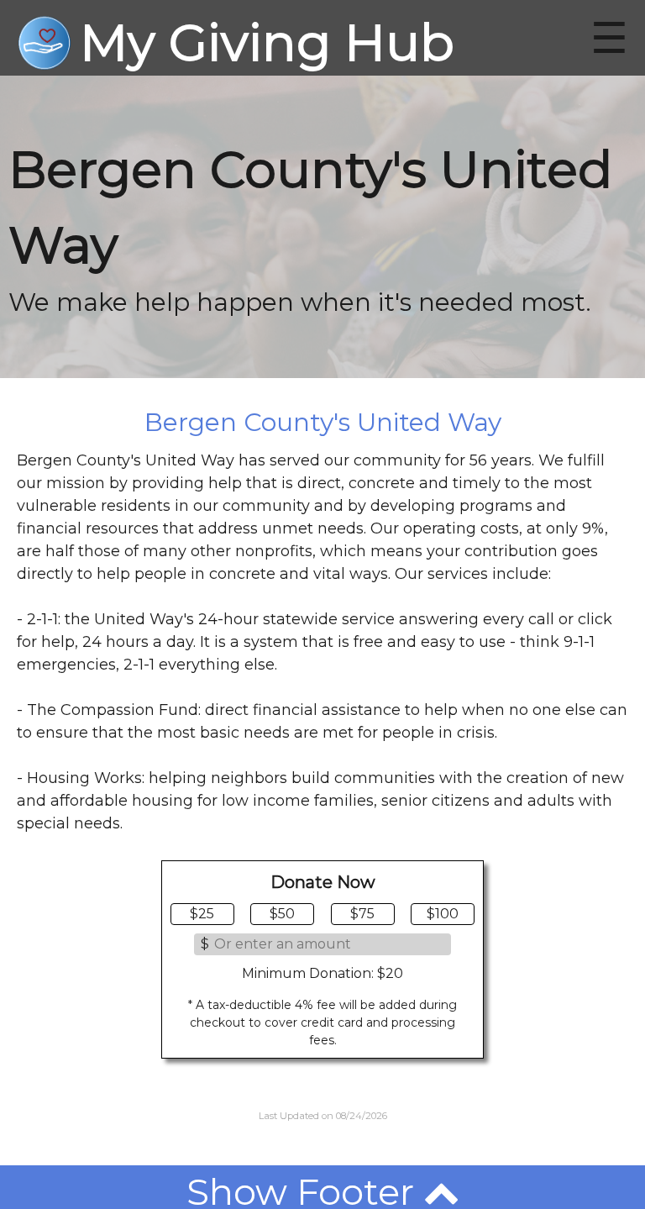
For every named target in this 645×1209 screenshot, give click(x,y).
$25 (202, 914)
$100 (443, 914)
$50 (282, 914)
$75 (362, 914)
